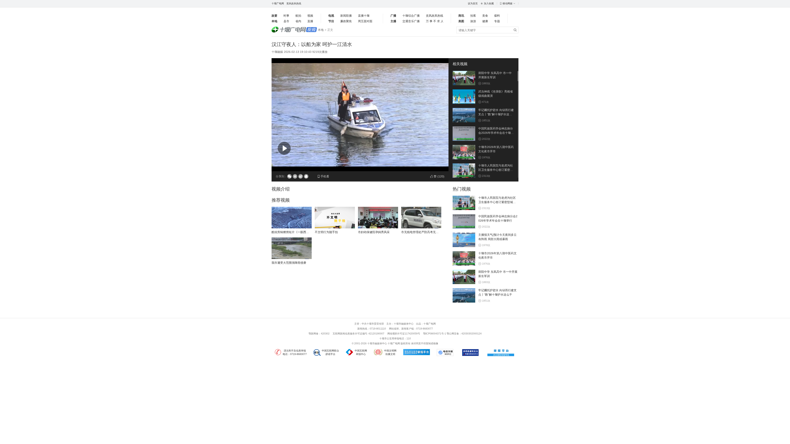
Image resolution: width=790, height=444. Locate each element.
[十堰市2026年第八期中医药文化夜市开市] (464, 152)
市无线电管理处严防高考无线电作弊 (424, 232)
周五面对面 (365, 21)
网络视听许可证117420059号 (403, 333)
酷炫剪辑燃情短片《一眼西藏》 (292, 232)
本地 (321, 29)
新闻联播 (346, 15)
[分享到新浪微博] (300, 176)
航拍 (298, 15)
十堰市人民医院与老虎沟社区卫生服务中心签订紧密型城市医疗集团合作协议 (495, 170)
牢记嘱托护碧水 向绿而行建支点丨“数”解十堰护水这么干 (496, 114)
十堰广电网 (278, 3)
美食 (485, 15)
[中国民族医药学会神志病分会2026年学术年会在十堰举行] (464, 133)
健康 (485, 21)
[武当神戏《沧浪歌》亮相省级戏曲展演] (464, 96)
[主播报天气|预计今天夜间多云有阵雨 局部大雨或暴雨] (464, 239)
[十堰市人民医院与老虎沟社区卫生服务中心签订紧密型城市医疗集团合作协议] (464, 170)
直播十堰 (363, 15)
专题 (497, 21)
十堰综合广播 (411, 15)
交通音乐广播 (411, 21)
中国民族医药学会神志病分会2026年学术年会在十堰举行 (496, 133)
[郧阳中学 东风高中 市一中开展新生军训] (464, 78)
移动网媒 (507, 3)
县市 (286, 21)
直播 (310, 21)
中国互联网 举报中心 (361, 352)
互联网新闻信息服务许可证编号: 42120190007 (358, 333)
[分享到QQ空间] (295, 176)
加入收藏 (489, 3)
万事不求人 (434, 21)
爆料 (497, 15)
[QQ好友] (306, 176)
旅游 (473, 21)
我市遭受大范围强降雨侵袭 (289, 262)
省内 (298, 21)
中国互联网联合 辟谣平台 (330, 352)
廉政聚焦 (346, 21)
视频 (310, 15)
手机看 (325, 176)
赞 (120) (439, 176)
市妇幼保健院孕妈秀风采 (374, 232)
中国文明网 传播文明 (390, 352)
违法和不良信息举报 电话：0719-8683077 (295, 352)
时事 (286, 15)
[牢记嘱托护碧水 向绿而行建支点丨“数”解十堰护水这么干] (464, 115)
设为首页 (473, 3)
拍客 (473, 15)
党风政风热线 (293, 3)
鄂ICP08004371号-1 (435, 333)
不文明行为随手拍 (326, 232)
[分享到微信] (289, 176)
